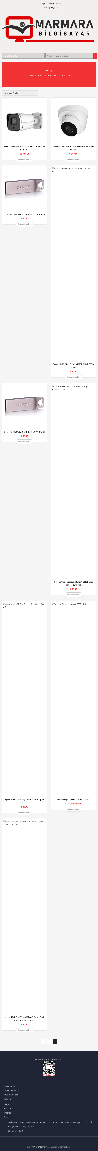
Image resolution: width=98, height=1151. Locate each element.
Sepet (7, 1117)
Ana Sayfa (30, 76)
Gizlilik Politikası (12, 1090)
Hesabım (8, 1109)
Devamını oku (24, 159)
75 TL (61, 76)
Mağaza (7, 1104)
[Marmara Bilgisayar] (49, 49)
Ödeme (7, 1113)
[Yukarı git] (93, 1146)
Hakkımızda (9, 1086)
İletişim (7, 1099)
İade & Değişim (11, 1095)
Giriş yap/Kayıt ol (50, 8)
